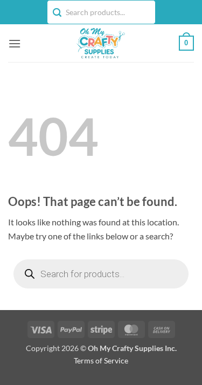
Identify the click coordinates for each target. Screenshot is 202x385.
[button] (14, 43)
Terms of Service (101, 360)
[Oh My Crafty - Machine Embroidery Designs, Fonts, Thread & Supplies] (100, 43)
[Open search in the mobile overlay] (101, 274)
